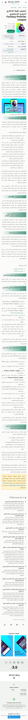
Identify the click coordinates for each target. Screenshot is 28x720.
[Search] (2, 2)
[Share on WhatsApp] (5, 625)
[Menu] (25, 2)
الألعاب (19, 7)
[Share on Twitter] (17, 625)
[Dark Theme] (5, 2)
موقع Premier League (17, 313)
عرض (15, 70)
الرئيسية (24, 7)
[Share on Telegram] (11, 625)
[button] (11, 31)
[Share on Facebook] (23, 625)
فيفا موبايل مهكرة (19, 269)
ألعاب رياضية (13, 7)
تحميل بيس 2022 (19, 271)
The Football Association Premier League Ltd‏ (8, 50)
